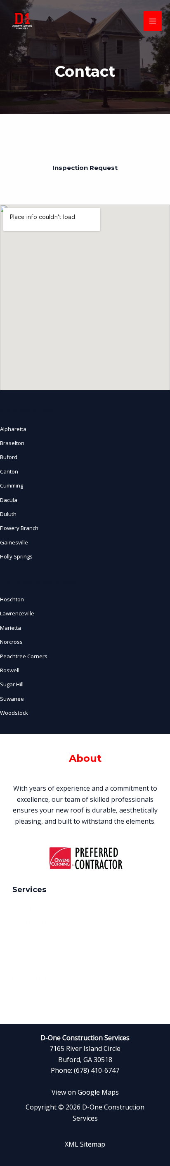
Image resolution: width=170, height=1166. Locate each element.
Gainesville (14, 542)
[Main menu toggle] (153, 21)
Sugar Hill (12, 684)
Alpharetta (13, 429)
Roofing (22, 908)
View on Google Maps (85, 1092)
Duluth (8, 514)
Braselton (12, 443)
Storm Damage (31, 922)
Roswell (9, 670)
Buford (8, 457)
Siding (20, 936)
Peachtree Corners (23, 656)
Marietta (10, 627)
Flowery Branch (19, 528)
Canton (9, 471)
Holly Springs (16, 556)
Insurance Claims (33, 978)
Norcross (11, 642)
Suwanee (12, 698)
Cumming (11, 485)
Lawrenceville (17, 613)
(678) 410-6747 (96, 1070)
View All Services (33, 992)
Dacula (8, 500)
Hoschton (12, 599)
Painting (22, 964)
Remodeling (27, 950)
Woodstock (14, 713)
